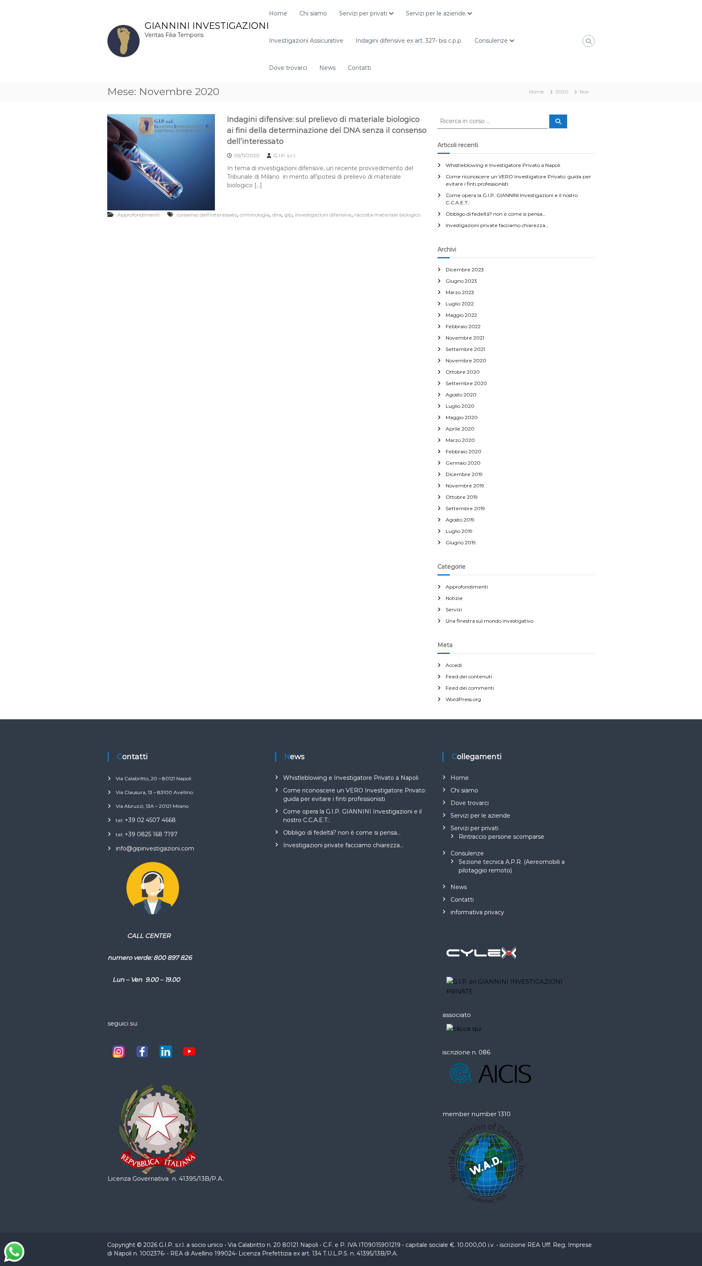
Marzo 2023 (460, 292)
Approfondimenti (138, 215)
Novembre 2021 (465, 338)
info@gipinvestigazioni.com (155, 848)
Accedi (454, 665)
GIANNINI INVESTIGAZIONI (207, 25)
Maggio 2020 (462, 417)
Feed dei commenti (470, 688)
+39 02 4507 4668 (150, 820)
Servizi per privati (363, 13)
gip (288, 215)
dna (277, 215)
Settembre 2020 (466, 383)
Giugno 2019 (461, 542)
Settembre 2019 (465, 508)
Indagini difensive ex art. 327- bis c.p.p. (408, 40)
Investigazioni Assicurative (306, 40)
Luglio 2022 (460, 304)
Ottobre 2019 (462, 497)
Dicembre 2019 (464, 474)
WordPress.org (463, 699)
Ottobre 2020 (463, 372)
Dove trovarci (288, 67)
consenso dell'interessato (207, 215)
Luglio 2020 (460, 406)
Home (278, 13)
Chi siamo (313, 13)
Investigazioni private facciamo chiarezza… (497, 225)
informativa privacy (477, 912)
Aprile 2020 (460, 429)
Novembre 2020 (466, 360)
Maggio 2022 (461, 315)
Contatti (359, 67)
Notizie (454, 598)
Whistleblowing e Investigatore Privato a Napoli (503, 165)
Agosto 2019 (460, 520)
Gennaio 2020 (463, 463)
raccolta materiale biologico (387, 215)
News (327, 67)
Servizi (454, 609)
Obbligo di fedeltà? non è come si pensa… (496, 214)
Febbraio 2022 (463, 326)
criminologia (254, 215)
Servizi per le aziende (436, 13)
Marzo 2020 (460, 440)
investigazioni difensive (323, 215)
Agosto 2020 (461, 395)
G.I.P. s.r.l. (284, 155)
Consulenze (491, 40)
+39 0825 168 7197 (151, 834)
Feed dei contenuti (469, 676)
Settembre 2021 (465, 349)
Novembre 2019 (465, 486)
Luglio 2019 (459, 531)
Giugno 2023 (461, 281)
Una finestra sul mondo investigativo (489, 621)
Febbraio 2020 (463, 451)
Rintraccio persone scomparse (501, 836)
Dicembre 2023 (465, 269)
